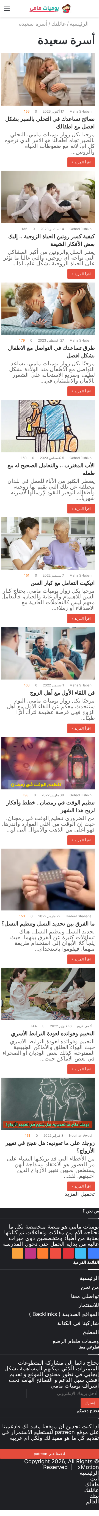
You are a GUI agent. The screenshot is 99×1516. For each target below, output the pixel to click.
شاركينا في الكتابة (78, 1323)
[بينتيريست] (68, 1253)
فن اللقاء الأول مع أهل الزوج (62, 692)
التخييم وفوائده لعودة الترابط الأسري (53, 1033)
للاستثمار (88, 1305)
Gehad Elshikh (81, 229)
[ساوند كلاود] (42, 1253)
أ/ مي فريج (84, 1026)
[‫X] (80, 1253)
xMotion (88, 1467)
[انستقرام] (30, 1253)
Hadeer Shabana (79, 916)
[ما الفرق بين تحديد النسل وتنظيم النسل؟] (48, 879)
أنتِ (94, 1478)
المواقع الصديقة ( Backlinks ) (64, 1314)
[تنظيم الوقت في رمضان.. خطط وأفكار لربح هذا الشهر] (48, 763)
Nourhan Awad (80, 1135)
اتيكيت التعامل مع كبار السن (63, 583)
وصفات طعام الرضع (76, 1341)
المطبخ (91, 1332)
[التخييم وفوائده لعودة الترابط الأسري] (48, 994)
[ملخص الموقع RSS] (17, 1253)
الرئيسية (80, 23)
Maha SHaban (81, 111)
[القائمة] (7, 10)
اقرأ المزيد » (81, 162)
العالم (92, 1501)
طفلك (92, 1484)
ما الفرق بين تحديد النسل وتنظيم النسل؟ (48, 923)
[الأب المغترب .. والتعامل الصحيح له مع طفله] (48, 426)
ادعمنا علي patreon (49, 1454)
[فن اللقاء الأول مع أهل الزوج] (48, 653)
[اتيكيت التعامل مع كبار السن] (48, 543)
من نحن (90, 1287)
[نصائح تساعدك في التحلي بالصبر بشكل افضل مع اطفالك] (48, 79)
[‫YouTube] (55, 1253)
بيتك (94, 1496)
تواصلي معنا (85, 1296)
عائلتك (58, 23)
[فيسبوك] (93, 1253)
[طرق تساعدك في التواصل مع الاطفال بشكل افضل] (48, 309)
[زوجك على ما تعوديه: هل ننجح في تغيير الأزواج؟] (48, 1104)
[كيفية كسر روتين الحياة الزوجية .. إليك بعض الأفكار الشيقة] (48, 197)
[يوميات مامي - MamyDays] (50, 8)
